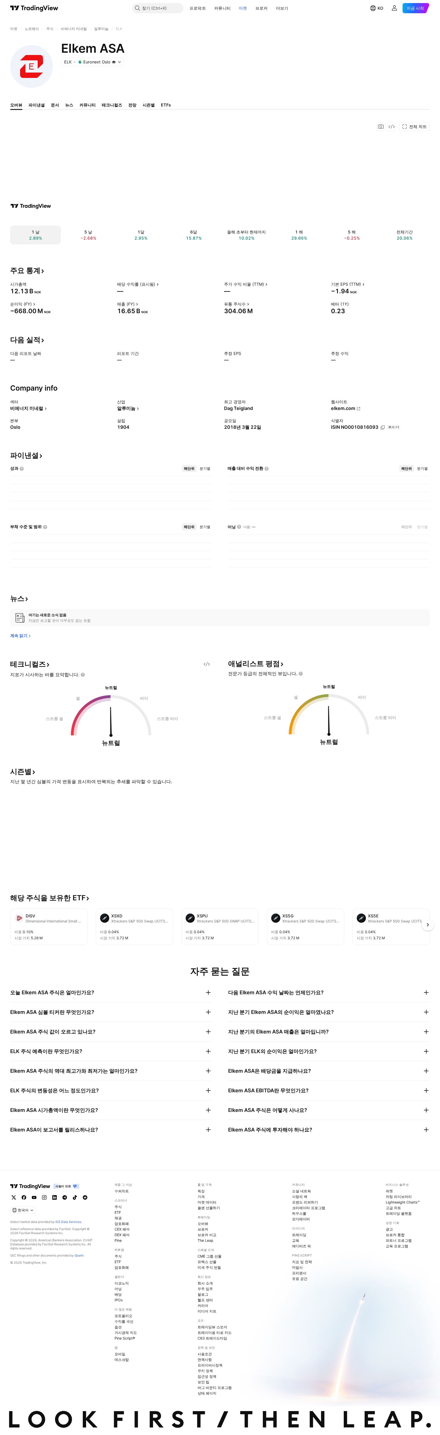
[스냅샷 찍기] (381, 126)
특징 (201, 1191)
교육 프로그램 (397, 1246)
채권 (118, 1218)
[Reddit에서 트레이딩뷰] (85, 1197)
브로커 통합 (395, 1235)
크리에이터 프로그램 (308, 1208)
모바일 (120, 1354)
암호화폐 (122, 1223)
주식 (118, 1207)
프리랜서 (299, 1273)
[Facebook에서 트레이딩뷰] (24, 1197)
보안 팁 (203, 1382)
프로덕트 (197, 8)
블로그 (203, 1294)
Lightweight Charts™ (403, 1202)
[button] (210, 8)
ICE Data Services (68, 1222)
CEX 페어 (122, 1229)
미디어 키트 (207, 1311)
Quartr (79, 1255)
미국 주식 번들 (209, 1267)
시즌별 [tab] (149, 104)
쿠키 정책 (205, 1371)
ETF (118, 1212)
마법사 (297, 1267)
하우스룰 (299, 1213)
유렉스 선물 (207, 1262)
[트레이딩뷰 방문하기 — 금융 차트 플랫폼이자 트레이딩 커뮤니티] (30, 206)
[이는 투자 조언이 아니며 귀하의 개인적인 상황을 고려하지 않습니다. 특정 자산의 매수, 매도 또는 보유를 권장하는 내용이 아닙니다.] (82, 674)
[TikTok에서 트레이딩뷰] (74, 1197)
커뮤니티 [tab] (87, 104)
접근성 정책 (207, 1376)
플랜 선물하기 (209, 1208)
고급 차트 (393, 1208)
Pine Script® (125, 1338)
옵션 (118, 1327)
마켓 (243, 8)
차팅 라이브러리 (399, 1196)
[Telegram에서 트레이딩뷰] (64, 1197)
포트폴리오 (123, 1316)
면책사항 (205, 1359)
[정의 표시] (30, 284)
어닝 (118, 1289)
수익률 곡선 (124, 1321)
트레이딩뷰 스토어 (212, 1327)
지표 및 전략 (302, 1262)
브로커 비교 (207, 1235)
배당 (118, 1294)
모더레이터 (301, 1219)
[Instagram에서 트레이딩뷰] (44, 1197)
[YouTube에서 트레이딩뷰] (34, 1197)
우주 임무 (205, 1289)
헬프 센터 (205, 1300)
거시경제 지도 (126, 1332)
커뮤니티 (222, 8)
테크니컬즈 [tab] (112, 104)
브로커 (261, 8)
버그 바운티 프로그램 (215, 1387)
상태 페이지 (207, 1393)
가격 (201, 1196)
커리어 (203, 1305)
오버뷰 (203, 1223)
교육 (295, 1240)
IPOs (118, 1300)
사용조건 (205, 1354)
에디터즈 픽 (301, 1246)
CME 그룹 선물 (210, 1256)
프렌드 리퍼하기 (305, 1202)
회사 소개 (205, 1283)
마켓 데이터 (207, 1202)
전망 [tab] (132, 104)
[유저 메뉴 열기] (394, 8)
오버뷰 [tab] (16, 104)
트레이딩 (299, 1235)
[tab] (189, 468)
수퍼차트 (122, 1191)
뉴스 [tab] (69, 104)
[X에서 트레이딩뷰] (13, 1197)
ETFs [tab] (166, 104)
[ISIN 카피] (382, 427)
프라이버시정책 (210, 1365)
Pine (118, 1240)
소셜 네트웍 (301, 1191)
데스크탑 (122, 1359)
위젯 (389, 1191)
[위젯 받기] (391, 126)
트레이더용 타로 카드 (215, 1332)
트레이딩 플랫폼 (399, 1213)
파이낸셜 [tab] (37, 104)
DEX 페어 (122, 1235)
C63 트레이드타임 (212, 1338)
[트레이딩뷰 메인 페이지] (34, 8)
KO (380, 8)
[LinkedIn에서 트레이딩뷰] (54, 1197)
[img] (114, 62)
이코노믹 (122, 1283)
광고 (389, 1229)
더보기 (282, 8)
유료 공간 (299, 1278)
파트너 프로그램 (399, 1240)
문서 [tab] (55, 104)
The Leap (205, 1240)
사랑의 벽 (299, 1196)
